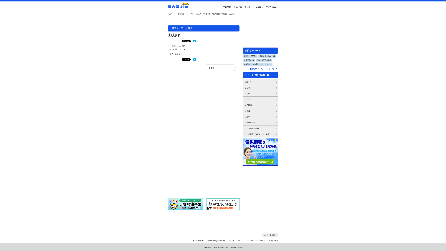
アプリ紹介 (258, 7)
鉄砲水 (247, 117)
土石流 (247, 99)
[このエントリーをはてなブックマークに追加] (194, 42)
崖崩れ (247, 94)
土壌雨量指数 (250, 123)
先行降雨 (248, 105)
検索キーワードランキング (265, 69)
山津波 (247, 111)
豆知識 (247, 7)
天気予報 (227, 7)
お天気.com (178, 7)
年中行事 (238, 7)
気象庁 (177, 54)
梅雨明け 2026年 (250, 56)
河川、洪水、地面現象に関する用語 (198, 14)
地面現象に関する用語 (219, 14)
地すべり (248, 82)
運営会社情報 (273, 241)
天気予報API (271, 7)
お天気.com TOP (199, 241)
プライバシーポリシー (236, 241)
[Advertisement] (204, 20)
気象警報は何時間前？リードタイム (258, 64)
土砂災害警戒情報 (252, 128)
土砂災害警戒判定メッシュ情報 (257, 134)
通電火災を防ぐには (267, 56)
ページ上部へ (271, 235)
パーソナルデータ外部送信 (256, 241)
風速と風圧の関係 (264, 60)
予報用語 (181, 14)
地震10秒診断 (249, 60)
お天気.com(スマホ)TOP (216, 241)
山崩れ (247, 88)
